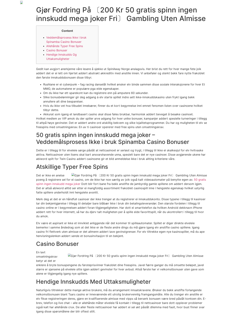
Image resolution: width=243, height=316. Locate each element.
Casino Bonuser (56, 50)
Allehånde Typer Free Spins (64, 46)
